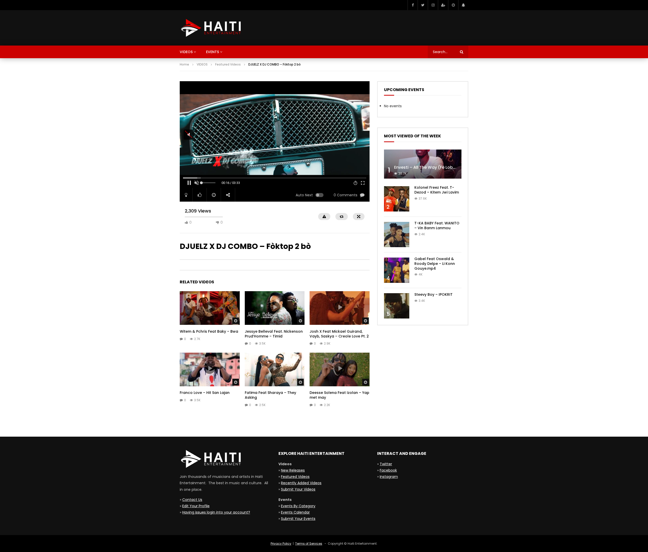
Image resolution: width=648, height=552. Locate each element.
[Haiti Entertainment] (210, 28)
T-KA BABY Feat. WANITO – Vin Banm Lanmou (436, 225)
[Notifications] (463, 5)
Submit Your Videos (298, 489)
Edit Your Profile (196, 505)
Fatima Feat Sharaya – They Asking (270, 395)
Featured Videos (228, 64)
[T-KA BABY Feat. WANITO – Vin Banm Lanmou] (396, 234)
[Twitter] (423, 5)
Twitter (386, 463)
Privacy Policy (281, 543)
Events (212, 51)
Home (184, 64)
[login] (443, 5)
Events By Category (298, 505)
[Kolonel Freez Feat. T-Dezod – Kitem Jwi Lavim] (396, 198)
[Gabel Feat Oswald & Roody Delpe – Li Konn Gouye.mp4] (396, 270)
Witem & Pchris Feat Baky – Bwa (209, 331)
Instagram (389, 476)
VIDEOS (202, 64)
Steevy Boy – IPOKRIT (433, 294)
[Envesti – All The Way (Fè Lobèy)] (422, 164)
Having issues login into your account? (216, 512)
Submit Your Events (298, 518)
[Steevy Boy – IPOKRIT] (396, 306)
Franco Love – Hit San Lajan (205, 392)
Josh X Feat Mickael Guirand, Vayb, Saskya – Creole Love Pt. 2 (339, 334)
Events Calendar (295, 512)
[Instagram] (433, 5)
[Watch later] (453, 5)
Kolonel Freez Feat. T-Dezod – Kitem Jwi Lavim (436, 190)
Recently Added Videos (301, 482)
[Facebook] (413, 5)
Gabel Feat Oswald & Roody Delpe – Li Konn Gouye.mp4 (434, 263)
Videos (186, 51)
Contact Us (192, 499)
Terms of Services (308, 543)
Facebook (388, 470)
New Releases (293, 470)
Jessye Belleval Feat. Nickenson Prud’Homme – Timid (274, 334)
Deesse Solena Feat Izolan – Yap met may (339, 395)
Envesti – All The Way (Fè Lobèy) (427, 167)
